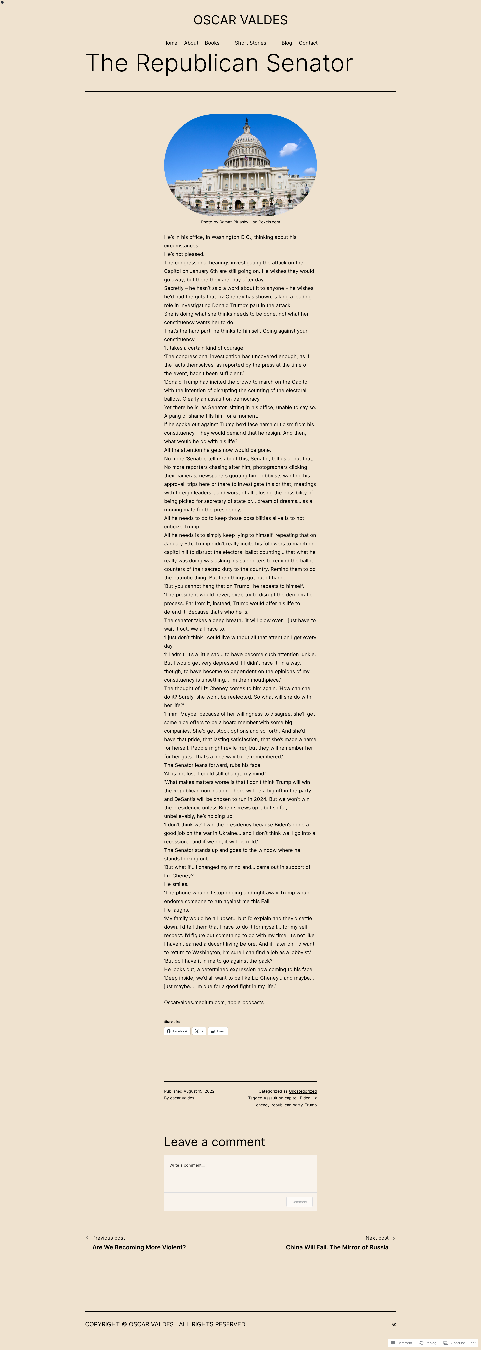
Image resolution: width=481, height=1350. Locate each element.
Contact (308, 43)
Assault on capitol (281, 1097)
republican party (287, 1104)
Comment (299, 1201)
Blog (287, 43)
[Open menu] (226, 43)
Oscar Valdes (240, 19)
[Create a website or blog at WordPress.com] (394, 1324)
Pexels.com (269, 221)
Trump (311, 1104)
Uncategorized (303, 1091)
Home (170, 43)
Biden (305, 1097)
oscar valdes (182, 1097)
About (191, 43)
